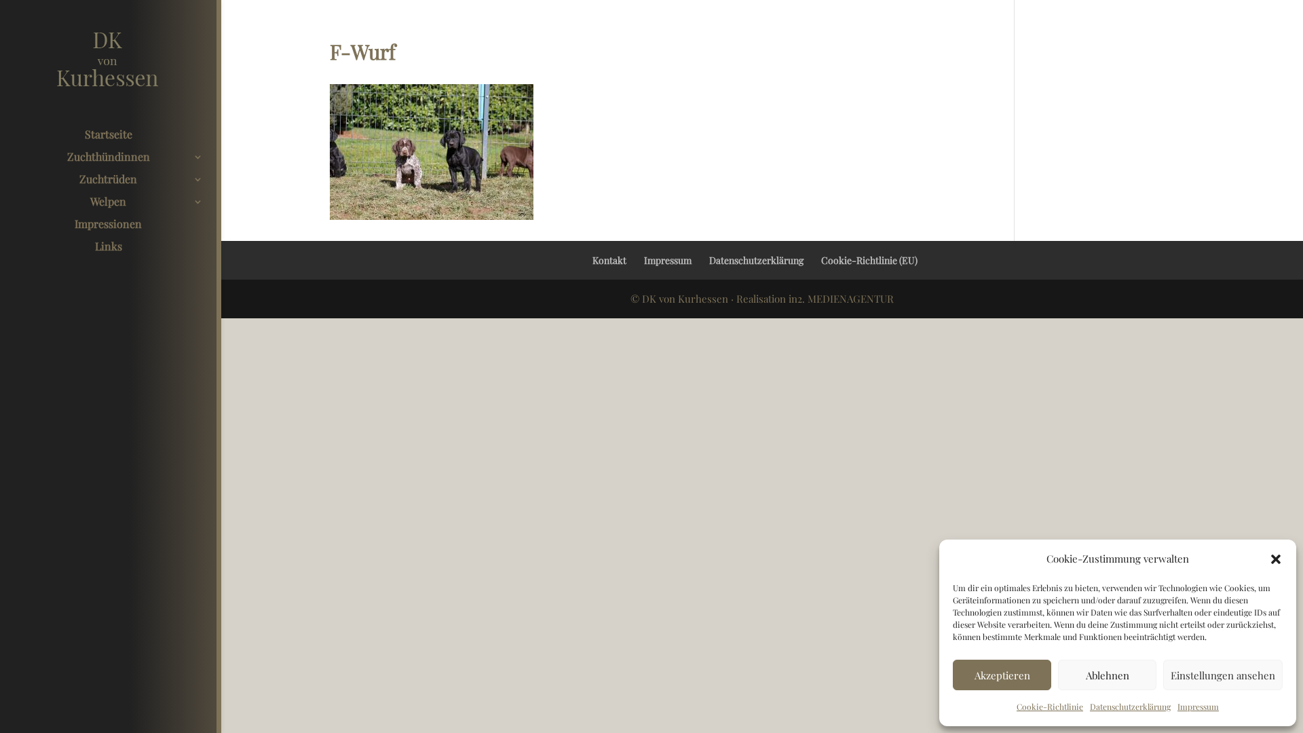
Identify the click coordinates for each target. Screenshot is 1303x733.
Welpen (108, 202)
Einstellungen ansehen (1223, 675)
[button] (1276, 559)
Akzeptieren (1002, 675)
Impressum (1198, 706)
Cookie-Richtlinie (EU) (869, 260)
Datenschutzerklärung (1130, 706)
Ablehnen (1107, 675)
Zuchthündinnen (108, 158)
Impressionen (108, 225)
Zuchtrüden (108, 180)
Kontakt (609, 260)
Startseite (108, 135)
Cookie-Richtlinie (1050, 706)
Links (108, 247)
